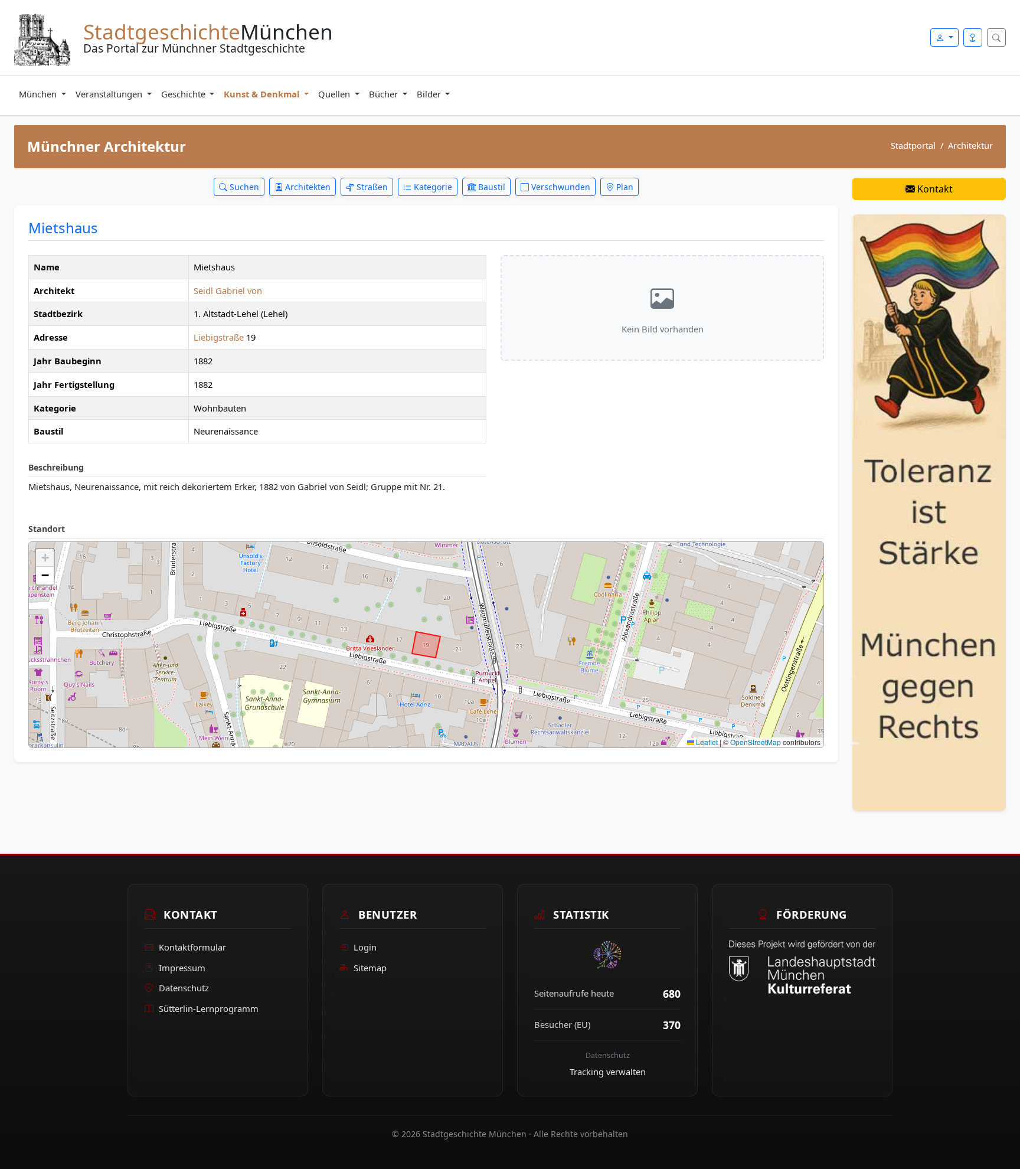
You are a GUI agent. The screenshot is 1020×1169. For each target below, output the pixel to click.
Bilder (430, 94)
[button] (45, 558)
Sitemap (370, 968)
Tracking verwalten (608, 1071)
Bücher (384, 94)
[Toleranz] (929, 512)
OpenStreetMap (755, 742)
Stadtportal (913, 145)
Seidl (203, 290)
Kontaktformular (192, 947)
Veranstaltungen (110, 94)
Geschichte (184, 94)
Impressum (182, 968)
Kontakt (934, 188)
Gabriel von (238, 290)
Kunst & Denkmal (263, 94)
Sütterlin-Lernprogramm (209, 1008)
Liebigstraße (220, 337)
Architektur (970, 145)
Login (365, 947)
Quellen (335, 94)
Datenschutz (184, 988)
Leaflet (706, 742)
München (39, 94)
